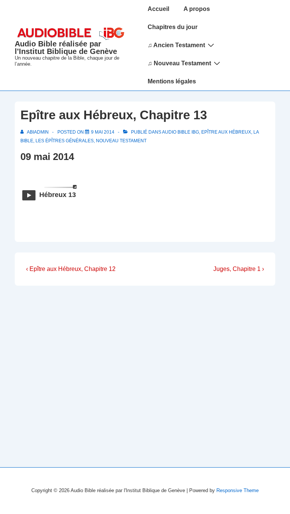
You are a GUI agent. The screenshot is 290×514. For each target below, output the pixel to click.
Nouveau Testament (121, 140)
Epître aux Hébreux (226, 132)
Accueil (158, 9)
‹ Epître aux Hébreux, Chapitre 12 (71, 269)
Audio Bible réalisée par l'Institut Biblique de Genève (66, 47)
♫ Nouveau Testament (179, 63)
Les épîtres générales (64, 140)
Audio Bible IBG (180, 132)
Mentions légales (172, 81)
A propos (197, 9)
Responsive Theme (237, 490)
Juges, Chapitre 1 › (238, 269)
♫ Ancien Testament (176, 45)
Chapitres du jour (172, 27)
